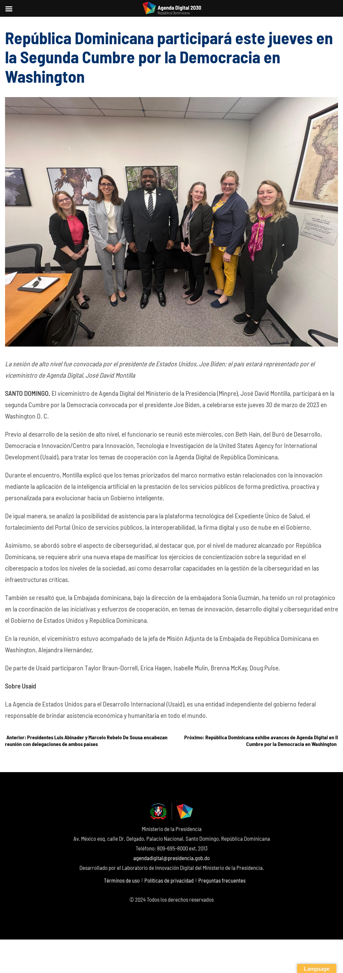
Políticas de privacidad (169, 880)
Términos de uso (122, 880)
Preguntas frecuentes (222, 880)
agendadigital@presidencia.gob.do (171, 857)
